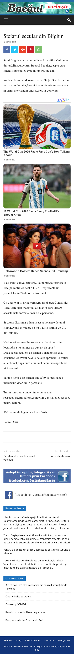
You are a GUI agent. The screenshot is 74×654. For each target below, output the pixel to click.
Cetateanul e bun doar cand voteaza (19, 458)
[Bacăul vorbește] (37, 8)
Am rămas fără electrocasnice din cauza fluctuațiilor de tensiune (36, 587)
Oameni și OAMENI (16, 604)
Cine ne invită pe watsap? (20, 596)
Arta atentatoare (61, 456)
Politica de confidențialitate (57, 640)
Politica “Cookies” (33, 640)
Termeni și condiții (13, 640)
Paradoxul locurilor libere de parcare (25, 612)
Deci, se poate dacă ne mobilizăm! (24, 620)
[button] (69, 20)
